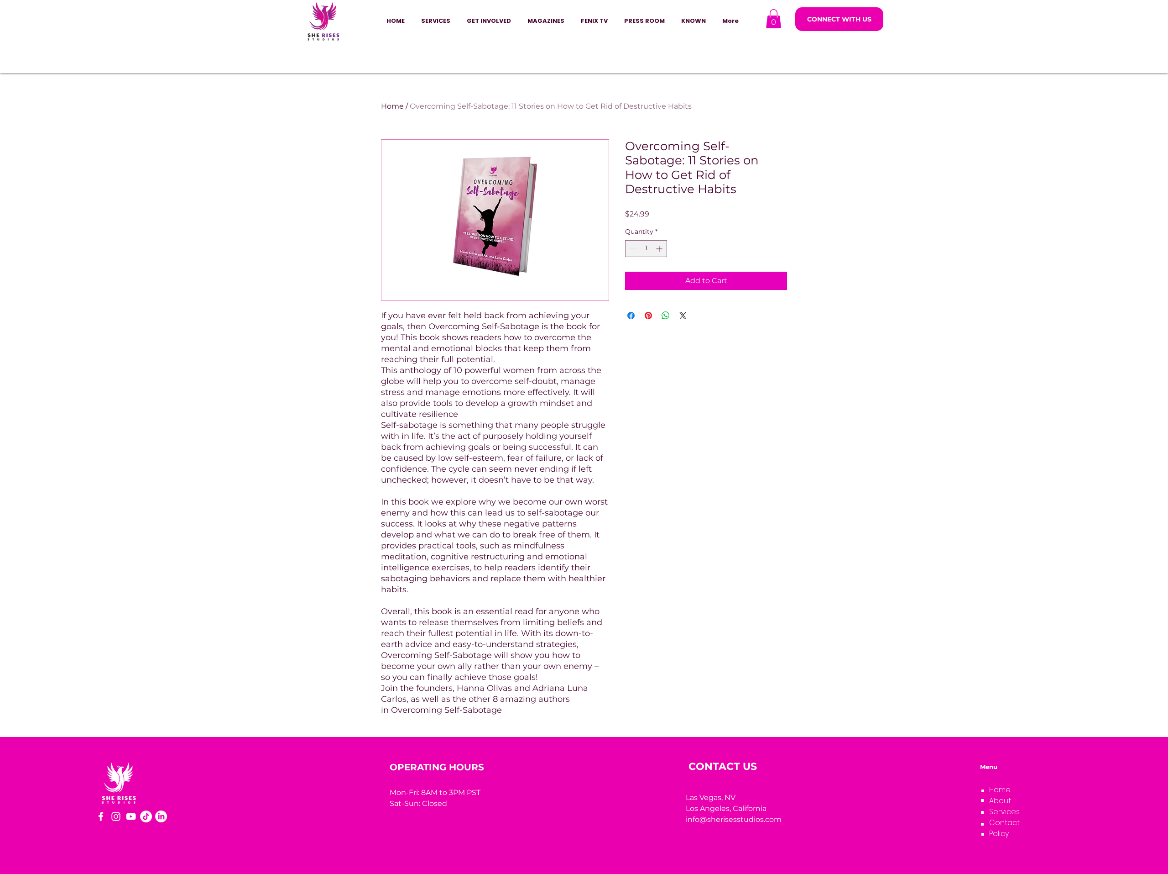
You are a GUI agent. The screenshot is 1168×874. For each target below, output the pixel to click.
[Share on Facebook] (631, 315)
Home (392, 106)
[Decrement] (632, 249)
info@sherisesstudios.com (734, 819)
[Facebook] (101, 816)
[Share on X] (683, 315)
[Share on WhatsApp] (665, 315)
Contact (1004, 822)
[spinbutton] (646, 249)
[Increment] (660, 249)
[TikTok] (146, 816)
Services (1004, 811)
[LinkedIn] (161, 816)
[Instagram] (116, 816)
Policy (999, 833)
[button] (489, 21)
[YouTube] (131, 816)
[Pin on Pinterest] (648, 315)
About (1000, 800)
